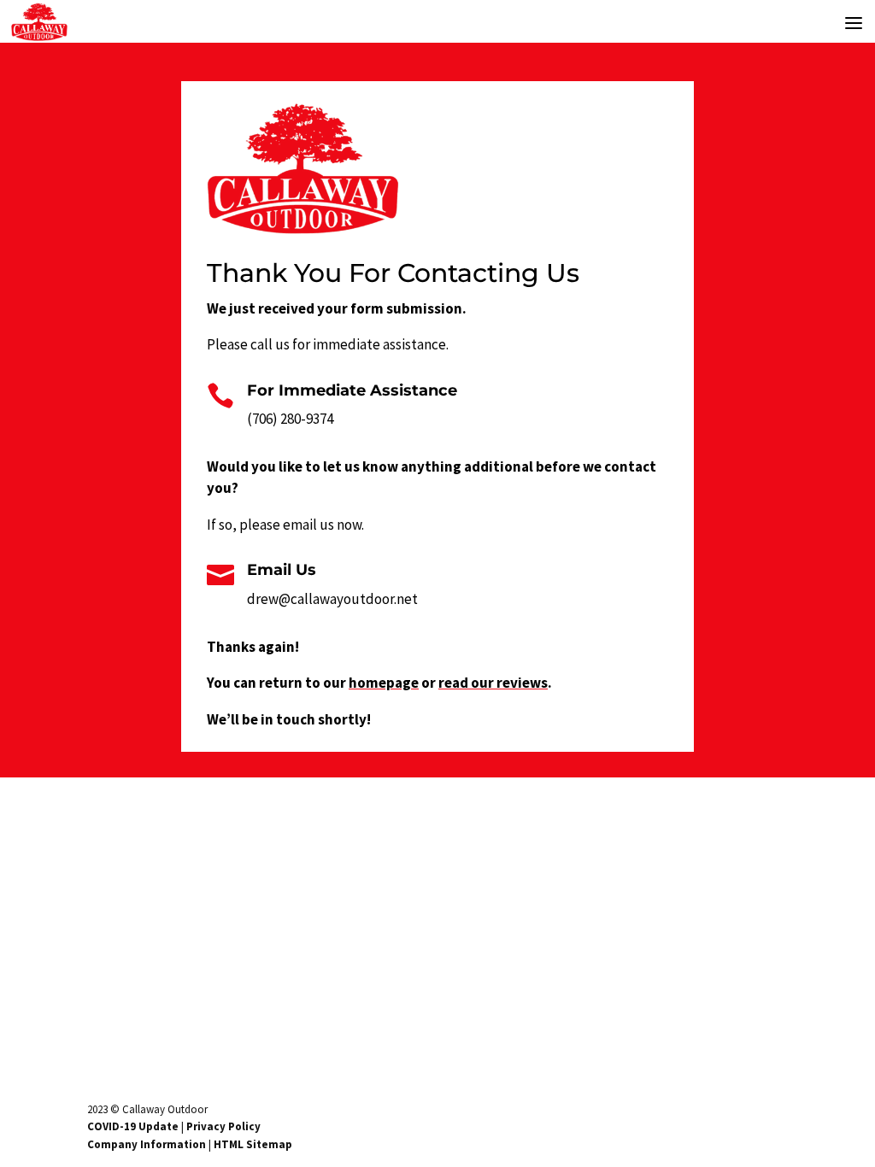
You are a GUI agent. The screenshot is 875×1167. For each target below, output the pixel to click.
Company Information (146, 1144)
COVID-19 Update (133, 1126)
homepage (384, 682)
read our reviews (493, 682)
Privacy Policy (223, 1126)
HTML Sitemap (253, 1144)
